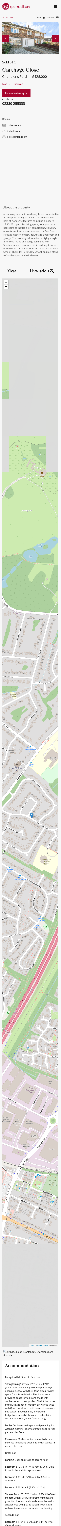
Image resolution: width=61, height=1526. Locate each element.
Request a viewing (16, 93)
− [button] (6, 286)
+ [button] (6, 282)
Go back (7, 17)
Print (41, 17)
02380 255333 (13, 103)
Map (6, 84)
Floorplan (19, 84)
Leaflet (32, 1345)
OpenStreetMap (42, 1345)
